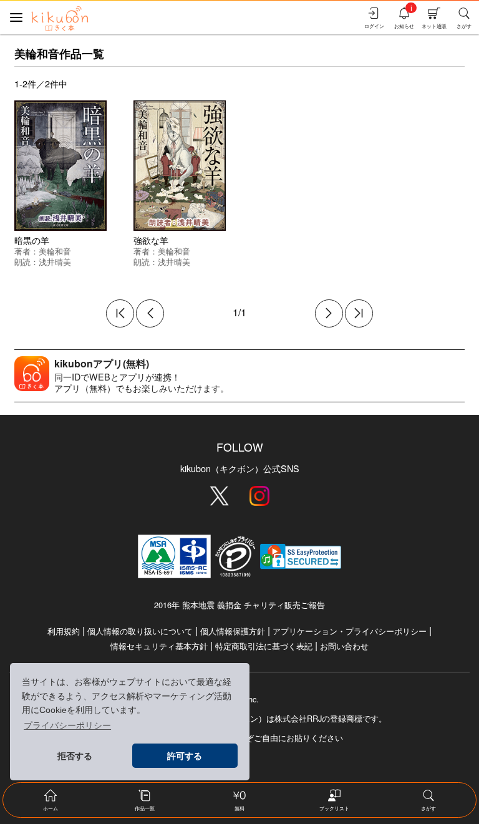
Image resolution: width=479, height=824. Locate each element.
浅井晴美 (55, 262)
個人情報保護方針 (232, 631)
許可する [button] (184, 756)
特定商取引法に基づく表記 (263, 646)
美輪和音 (55, 251)
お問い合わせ (344, 646)
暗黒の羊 (31, 239)
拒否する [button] (74, 756)
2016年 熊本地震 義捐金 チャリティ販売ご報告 (239, 605)
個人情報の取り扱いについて (140, 631)
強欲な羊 (150, 239)
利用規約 (63, 631)
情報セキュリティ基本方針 (159, 646)
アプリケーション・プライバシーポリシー (350, 631)
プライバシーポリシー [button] (67, 725)
